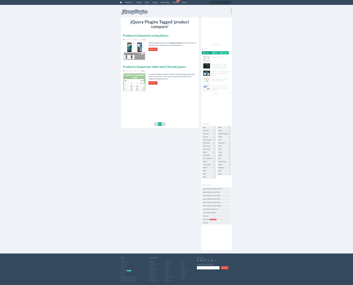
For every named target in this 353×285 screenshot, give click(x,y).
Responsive (224, 143)
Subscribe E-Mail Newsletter (129, 278)
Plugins (207, 53)
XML (224, 171)
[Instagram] (205, 260)
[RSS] (215, 260)
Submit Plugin (165, 2)
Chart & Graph (209, 140)
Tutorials (139, 2)
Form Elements (209, 158)
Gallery (209, 161)
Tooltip (224, 164)
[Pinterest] (208, 260)
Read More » (153, 49)
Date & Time (209, 146)
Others (143, 39)
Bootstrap (209, 133)
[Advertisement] (160, 107)
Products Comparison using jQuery (146, 35)
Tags (215, 53)
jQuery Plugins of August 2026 (212, 189)
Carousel (209, 136)
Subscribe (224, 267)
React (224, 140)
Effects (209, 152)
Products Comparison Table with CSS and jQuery (154, 66)
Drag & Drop (209, 149)
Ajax (209, 127)
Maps (209, 174)
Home (122, 260)
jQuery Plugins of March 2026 (212, 206)
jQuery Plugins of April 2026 (211, 202)
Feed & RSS (209, 155)
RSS (122, 274)
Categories (128, 2)
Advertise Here (217, 44)
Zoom (224, 174)
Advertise (176, 1)
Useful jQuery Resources (210, 209)
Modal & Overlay (224, 133)
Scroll (224, 146)
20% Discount (213, 219)
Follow (184, 2)
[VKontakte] (212, 260)
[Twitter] (198, 260)
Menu (224, 127)
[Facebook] (201, 260)
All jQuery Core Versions (128, 280)
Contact (205, 223)
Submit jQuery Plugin (209, 212)
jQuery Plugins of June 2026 (211, 195)
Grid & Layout (209, 164)
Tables (143, 71)
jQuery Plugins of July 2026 (211, 192)
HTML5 (209, 167)
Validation (224, 167)
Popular (155, 2)
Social (224, 152)
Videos (147, 2)
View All (215, 93)
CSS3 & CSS (209, 143)
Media (209, 177)
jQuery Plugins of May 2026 (211, 199)
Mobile (224, 130)
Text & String (224, 161)
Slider (224, 149)
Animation (209, 130)
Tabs (224, 158)
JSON (209, 171)
